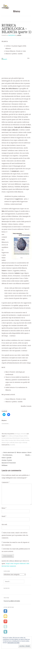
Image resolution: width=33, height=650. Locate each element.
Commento (5, 482)
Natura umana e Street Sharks (24, 454)
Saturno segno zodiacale (8, 442)
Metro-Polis (5, 440)
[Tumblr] (5, 628)
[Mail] (5, 617)
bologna (21, 436)
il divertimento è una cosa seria (20, 438)
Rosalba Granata (25, 440)
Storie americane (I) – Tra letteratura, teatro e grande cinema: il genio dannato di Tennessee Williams (9, 459)
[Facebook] (5, 612)
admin (19, 35)
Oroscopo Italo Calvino (14, 440)
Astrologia (17, 433)
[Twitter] (5, 633)
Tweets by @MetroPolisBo (12, 601)
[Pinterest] (5, 623)
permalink (12, 444)
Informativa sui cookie (13, 642)
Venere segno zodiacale (21, 442)
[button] (13, 67)
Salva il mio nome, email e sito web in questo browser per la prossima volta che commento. (15, 535)
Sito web (4, 524)
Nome (4, 508)
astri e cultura (9, 436)
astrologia (15, 436)
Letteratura (23, 433)
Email (4, 516)
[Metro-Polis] (16, 6)
